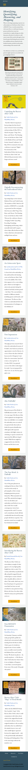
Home (6, 753)
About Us (13, 753)
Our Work (10, 269)
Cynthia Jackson (10, 267)
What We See (11, 119)
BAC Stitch (5, 1)
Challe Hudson (10, 117)
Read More (14, 165)
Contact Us (14, 756)
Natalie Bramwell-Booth (12, 556)
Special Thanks (6, 760)
